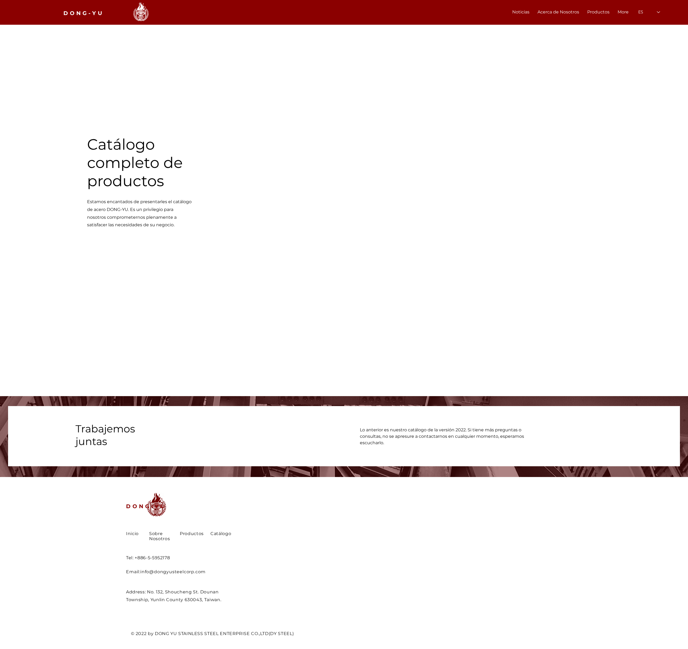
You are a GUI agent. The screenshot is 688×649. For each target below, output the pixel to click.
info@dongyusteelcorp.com (173, 571)
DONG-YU (146, 506)
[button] (598, 12)
